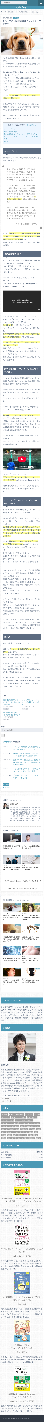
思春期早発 (24, 1129)
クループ (7, 787)
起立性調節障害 (30, 1138)
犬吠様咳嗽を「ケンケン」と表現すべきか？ (21, 134)
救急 (3, 1132)
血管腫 (14, 1138)
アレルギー (22, 1117)
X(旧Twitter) (6, 1101)
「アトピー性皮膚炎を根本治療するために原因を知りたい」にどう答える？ (26, 748)
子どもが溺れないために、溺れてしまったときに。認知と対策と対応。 (26, 770)
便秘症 (17, 1126)
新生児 (22, 1132)
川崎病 (17, 1129)
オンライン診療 (20, 1120)
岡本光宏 (14, 804)
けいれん (14, 1117)
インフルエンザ (32, 1117)
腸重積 (4, 1138)
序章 (12, 1401)
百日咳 (9, 1135)
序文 (17, 1205)
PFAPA (11, 1114)
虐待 (8, 1138)
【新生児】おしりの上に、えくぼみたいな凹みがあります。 (26, 776)
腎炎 (35, 1135)
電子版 (28, 1256)
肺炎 (25, 1135)
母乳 (36, 1132)
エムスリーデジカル (8, 1120)
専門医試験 (9, 1129)
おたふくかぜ (6, 1117)
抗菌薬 (38, 1129)
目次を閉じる (31, 125)
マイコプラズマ (24, 1123)
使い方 (21, 1256)
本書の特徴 (22, 1304)
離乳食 (38, 1138)
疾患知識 (7, 741)
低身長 (11, 1126)
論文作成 (20, 1138)
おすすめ (37, 1114)
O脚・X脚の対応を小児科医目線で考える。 (23, 888)
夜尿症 (37, 1126)
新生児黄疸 (29, 1132)
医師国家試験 (29, 1126)
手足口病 (32, 1129)
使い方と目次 (21, 1401)
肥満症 (20, 1135)
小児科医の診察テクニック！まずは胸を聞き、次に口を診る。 (11, 702)
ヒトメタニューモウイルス (10, 1123)
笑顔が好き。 (22, 7)
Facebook (5, 1098)
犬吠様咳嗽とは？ (11, 132)
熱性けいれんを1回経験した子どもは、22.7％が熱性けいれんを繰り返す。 (27, 754)
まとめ (7, 141)
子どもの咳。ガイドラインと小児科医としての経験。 (30, 702)
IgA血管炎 (5, 1114)
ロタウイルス (35, 1123)
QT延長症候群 (19, 1114)
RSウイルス (28, 1114)
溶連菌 (4, 1135)
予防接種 (4, 1126)
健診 (22, 1126)
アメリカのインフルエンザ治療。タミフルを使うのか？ (23, 882)
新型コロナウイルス (12, 1132)
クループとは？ (10, 129)
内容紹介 (24, 1205)
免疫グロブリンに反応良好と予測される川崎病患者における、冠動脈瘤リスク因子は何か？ (26, 762)
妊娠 (3, 1129)
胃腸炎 (30, 1135)
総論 (14, 1135)
